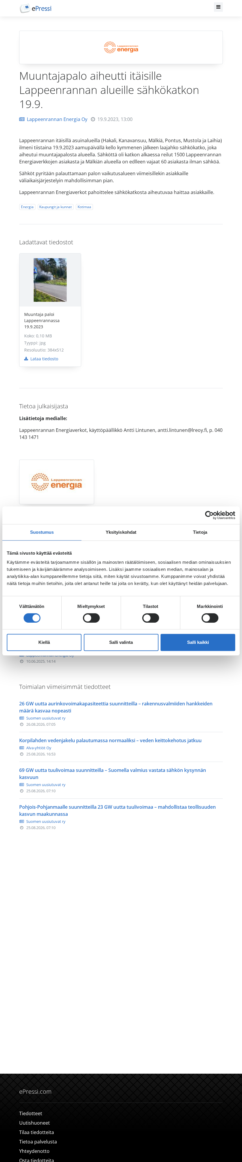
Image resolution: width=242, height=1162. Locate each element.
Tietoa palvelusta (38, 1141)
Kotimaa (84, 206)
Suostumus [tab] (42, 532)
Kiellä (44, 642)
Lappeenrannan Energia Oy (57, 119)
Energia (27, 206)
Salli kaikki (198, 642)
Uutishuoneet (34, 1123)
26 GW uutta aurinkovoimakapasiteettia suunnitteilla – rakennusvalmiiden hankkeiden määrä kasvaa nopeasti (115, 707)
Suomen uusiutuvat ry (46, 718)
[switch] (91, 618)
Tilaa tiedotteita (36, 1132)
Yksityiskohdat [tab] (121, 532)
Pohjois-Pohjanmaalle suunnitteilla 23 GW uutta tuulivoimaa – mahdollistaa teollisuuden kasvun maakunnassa (117, 810)
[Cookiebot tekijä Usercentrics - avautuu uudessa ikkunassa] (209, 515)
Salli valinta (121, 642)
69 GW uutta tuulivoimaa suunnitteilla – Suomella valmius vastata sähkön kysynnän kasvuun (112, 773)
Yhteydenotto (34, 1151)
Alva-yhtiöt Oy (38, 747)
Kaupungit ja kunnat (55, 206)
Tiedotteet (30, 1113)
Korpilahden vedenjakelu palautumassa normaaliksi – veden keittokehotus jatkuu (110, 740)
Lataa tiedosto (43, 359)
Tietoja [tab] (200, 532)
